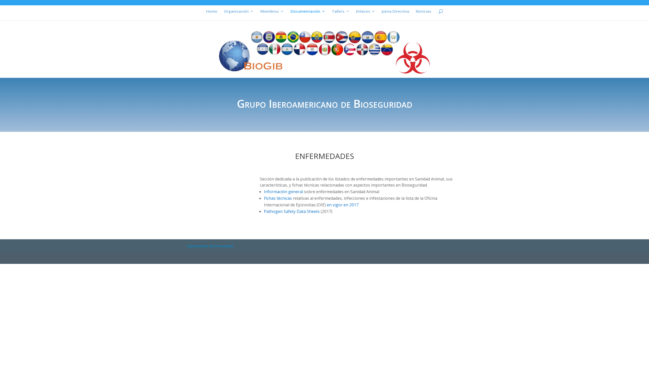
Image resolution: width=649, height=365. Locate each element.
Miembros (269, 11)
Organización (236, 11)
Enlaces (363, 11)
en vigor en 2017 (342, 205)
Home (211, 11)
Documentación (305, 11)
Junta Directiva (395, 11)
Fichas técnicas (278, 198)
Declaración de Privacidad (210, 246)
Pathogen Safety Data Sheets (292, 211)
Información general (283, 191)
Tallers (338, 11)
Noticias (423, 11)
